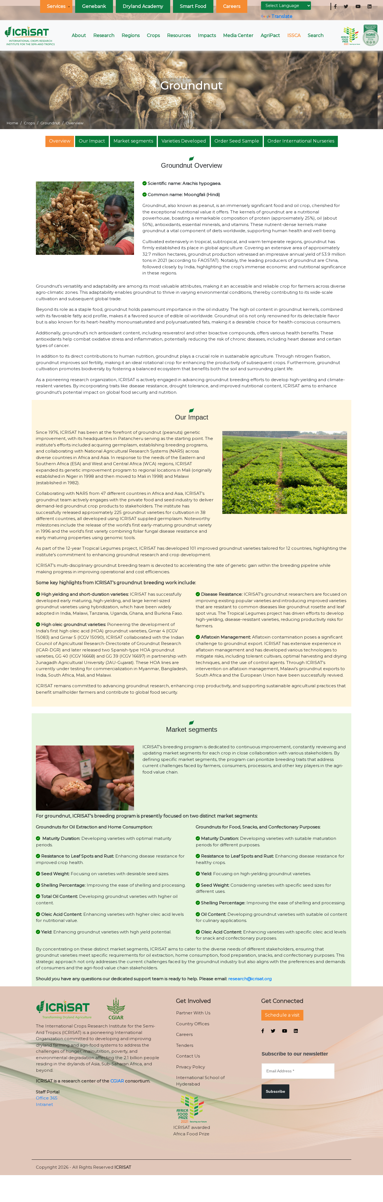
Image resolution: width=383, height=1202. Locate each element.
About (79, 35)
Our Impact (92, 141)
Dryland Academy (143, 6)
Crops (153, 35)
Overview (59, 141)
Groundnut (50, 123)
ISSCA (294, 35)
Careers (231, 6)
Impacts (207, 35)
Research (103, 35)
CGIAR (117, 1081)
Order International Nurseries (300, 141)
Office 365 (46, 1098)
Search (316, 35)
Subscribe (275, 1091)
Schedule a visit (282, 1015)
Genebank (94, 6)
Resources (179, 35)
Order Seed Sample (236, 141)
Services (56, 6)
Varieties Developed (183, 141)
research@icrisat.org (250, 978)
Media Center (238, 35)
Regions (131, 35)
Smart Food (193, 6)
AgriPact (270, 35)
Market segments (133, 141)
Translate (281, 16)
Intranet (44, 1104)
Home (12, 123)
